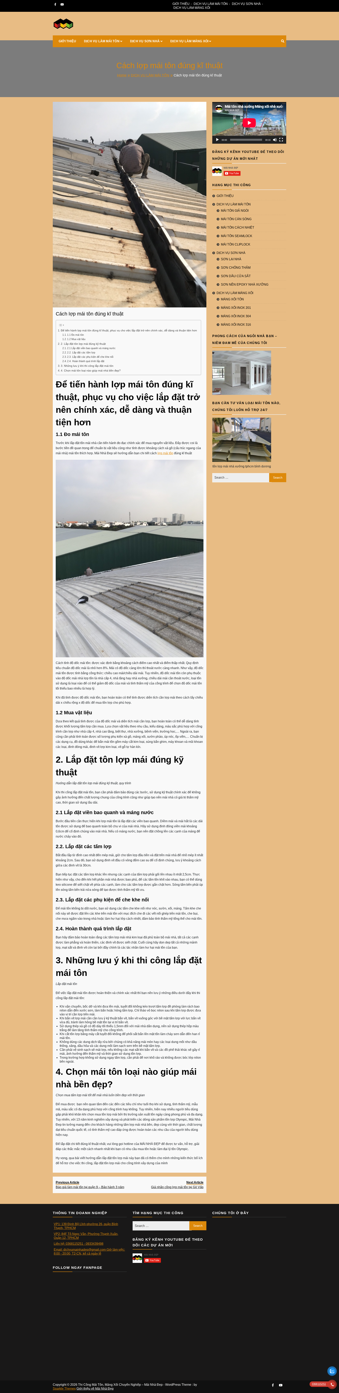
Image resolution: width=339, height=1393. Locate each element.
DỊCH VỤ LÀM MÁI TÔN (211, 4)
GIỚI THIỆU (181, 4)
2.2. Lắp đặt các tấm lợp (81, 352)
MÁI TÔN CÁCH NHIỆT (237, 227)
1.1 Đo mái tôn (75, 334)
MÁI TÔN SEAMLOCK (236, 236)
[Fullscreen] (281, 140)
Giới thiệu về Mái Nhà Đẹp (95, 1388)
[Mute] (275, 140)
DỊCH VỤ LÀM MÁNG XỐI (191, 7)
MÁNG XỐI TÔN (232, 299)
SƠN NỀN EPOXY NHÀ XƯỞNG (244, 284)
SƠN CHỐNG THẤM (236, 267)
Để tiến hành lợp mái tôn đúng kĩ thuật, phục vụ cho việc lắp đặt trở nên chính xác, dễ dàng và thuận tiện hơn (129, 330)
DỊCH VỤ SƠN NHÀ (246, 4)
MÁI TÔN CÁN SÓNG (236, 219)
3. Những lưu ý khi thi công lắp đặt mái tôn (87, 365)
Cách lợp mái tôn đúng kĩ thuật (89, 313)
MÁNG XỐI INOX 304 (236, 316)
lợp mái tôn (165, 453)
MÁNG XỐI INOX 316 (236, 324)
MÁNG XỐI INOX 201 (236, 307)
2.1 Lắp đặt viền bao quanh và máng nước (91, 348)
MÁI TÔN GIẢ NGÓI (235, 210)
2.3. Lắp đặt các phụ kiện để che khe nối (90, 356)
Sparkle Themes (64, 1388)
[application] (249, 123)
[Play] (217, 140)
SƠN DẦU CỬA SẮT (236, 276)
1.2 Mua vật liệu (76, 339)
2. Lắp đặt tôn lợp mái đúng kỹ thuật (84, 343)
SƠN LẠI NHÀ (231, 259)
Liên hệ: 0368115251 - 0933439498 (78, 1243)
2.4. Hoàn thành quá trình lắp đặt (85, 361)
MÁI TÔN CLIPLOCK (235, 244)
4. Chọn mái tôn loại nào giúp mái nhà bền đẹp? (91, 370)
